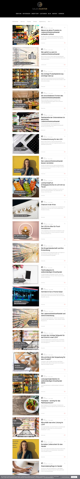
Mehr (49, 21)
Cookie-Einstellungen (65, 477)
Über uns (22, 21)
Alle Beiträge (15, 21)
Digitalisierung (42, 21)
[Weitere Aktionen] (65, 27)
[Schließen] (78, 477)
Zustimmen (74, 477)
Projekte (29, 21)
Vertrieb (35, 21)
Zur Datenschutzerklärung (49, 477)
